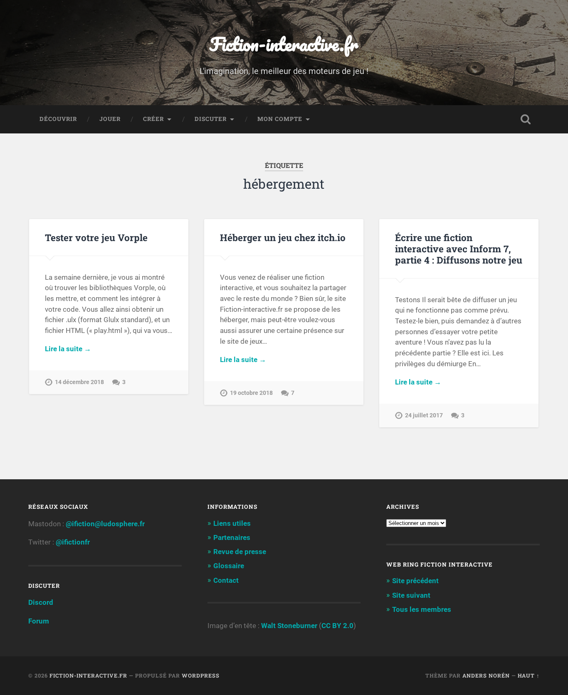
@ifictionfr (73, 542)
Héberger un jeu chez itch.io (283, 237)
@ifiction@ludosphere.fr (105, 524)
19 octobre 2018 (251, 393)
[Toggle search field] (525, 119)
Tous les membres (421, 609)
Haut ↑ (529, 675)
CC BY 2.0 (337, 625)
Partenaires (231, 537)
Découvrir (58, 119)
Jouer (110, 119)
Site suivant (411, 595)
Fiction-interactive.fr (284, 44)
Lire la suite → (68, 349)
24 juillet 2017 (424, 415)
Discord (40, 602)
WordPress (201, 675)
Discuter (211, 119)
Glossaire (228, 566)
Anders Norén (486, 675)
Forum (38, 621)
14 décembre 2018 (79, 382)
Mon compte (279, 119)
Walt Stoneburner (289, 625)
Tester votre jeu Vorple (96, 237)
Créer (153, 119)
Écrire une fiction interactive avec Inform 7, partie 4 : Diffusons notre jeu (458, 248)
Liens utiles (232, 523)
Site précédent (415, 581)
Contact (226, 580)
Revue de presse (239, 551)
